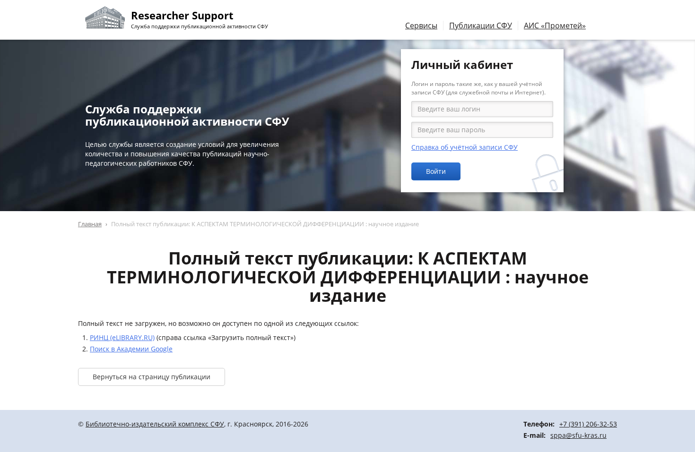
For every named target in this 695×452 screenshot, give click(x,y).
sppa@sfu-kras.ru (578, 435)
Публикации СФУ (480, 25)
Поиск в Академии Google (131, 348)
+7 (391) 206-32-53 (588, 423)
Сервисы (421, 25)
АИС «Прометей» (555, 25)
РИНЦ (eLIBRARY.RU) (122, 337)
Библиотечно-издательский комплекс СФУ (155, 423)
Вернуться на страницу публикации (151, 376)
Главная (90, 224)
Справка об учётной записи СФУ (464, 147)
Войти (436, 171)
